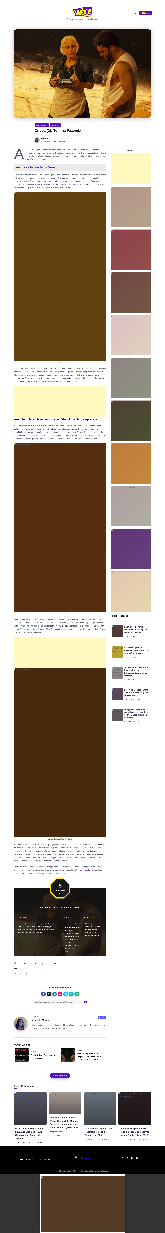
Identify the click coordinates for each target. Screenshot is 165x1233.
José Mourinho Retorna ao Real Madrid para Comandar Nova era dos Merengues (136, 671)
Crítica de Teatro (41, 125)
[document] (82, 1203)
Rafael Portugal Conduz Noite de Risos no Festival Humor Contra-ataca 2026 (134, 1131)
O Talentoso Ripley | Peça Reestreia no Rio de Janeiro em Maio (99, 1131)
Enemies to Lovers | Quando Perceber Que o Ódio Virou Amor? (135, 629)
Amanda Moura (46, 138)
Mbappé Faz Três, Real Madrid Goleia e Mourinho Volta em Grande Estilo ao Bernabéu (136, 713)
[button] (160, 3)
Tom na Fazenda (83, 870)
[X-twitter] (132, 1158)
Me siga (101, 1017)
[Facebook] (137, 1158)
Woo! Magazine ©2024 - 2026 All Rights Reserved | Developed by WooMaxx (82, 1171)
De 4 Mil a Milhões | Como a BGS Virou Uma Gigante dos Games (136, 692)
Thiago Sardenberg (56, 1132)
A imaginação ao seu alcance (83, 19)
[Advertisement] (60, 401)
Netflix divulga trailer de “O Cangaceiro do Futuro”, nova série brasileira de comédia (89, 1057)
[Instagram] (122, 1158)
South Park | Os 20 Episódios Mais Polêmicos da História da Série (136, 650)
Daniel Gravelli (20, 1142)
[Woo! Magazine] (82, 12)
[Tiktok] (127, 1158)
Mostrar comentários (60, 1075)
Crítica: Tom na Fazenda (42, 167)
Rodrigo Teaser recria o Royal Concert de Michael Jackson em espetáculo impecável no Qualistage (64, 1122)
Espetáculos (55, 125)
